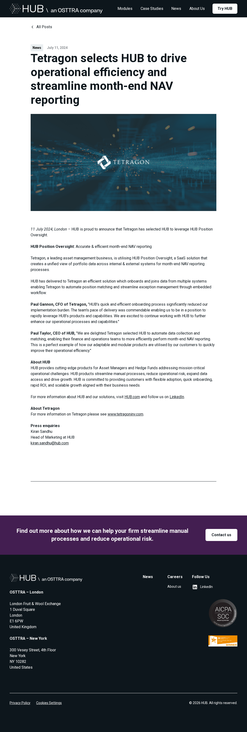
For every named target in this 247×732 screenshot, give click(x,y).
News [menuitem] (148, 576)
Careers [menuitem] (175, 576)
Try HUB (225, 8)
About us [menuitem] (174, 586)
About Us (197, 8)
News (176, 8)
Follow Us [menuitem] (201, 576)
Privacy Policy (20, 703)
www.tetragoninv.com (125, 414)
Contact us (221, 535)
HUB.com (132, 397)
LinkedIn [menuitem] (206, 587)
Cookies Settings (49, 703)
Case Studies (152, 8)
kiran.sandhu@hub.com (50, 443)
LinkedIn (177, 397)
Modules (124, 8)
